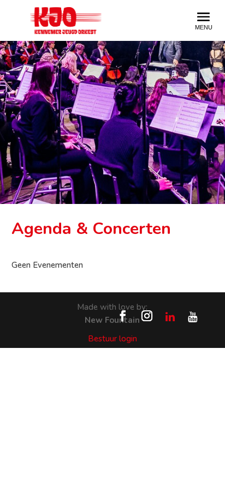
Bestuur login (112, 338)
